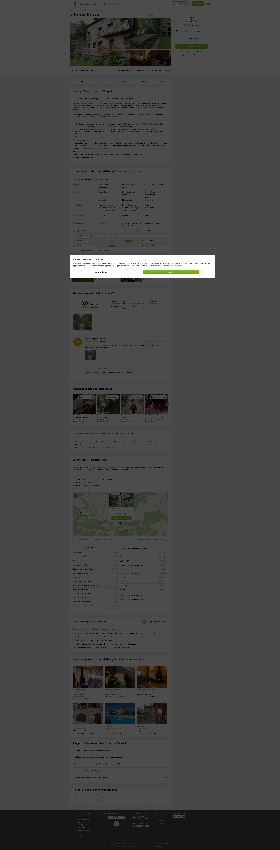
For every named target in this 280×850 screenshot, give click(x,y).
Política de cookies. (175, 266)
